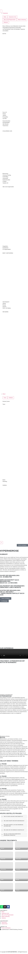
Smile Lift (13, 29)
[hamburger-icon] (1, 11)
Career (8, 401)
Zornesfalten (5, 30)
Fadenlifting (5, 176)
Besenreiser (5, 173)
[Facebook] (8, 906)
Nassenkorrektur (6, 121)
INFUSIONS (5, 311)
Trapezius (22, 29)
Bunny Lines (10, 26)
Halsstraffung (6, 27)
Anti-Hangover (6, 301)
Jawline (4, 115)
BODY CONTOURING (8, 253)
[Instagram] (5, 906)
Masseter (8, 29)
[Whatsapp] (1, 906)
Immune (4, 306)
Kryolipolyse (5, 247)
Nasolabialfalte (6, 122)
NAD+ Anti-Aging (7, 308)
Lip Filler (5, 118)
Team (4, 404)
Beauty (4, 304)
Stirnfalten (17, 29)
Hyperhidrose (12, 27)
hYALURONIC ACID (7, 131)
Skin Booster (6, 124)
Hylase (4, 113)
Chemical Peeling (7, 175)
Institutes (5, 485)
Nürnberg (5, 481)
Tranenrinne (5, 125)
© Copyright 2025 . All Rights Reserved (13, 951)
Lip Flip (4, 29)
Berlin (4, 479)
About (4, 394)
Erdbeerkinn (16, 26)
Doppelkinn (5, 246)
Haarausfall (5, 178)
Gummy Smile (22, 26)
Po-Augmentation (7, 249)
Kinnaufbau (5, 116)
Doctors (4, 401)
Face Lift (5, 112)
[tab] (5, 17)
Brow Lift (5, 26)
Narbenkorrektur (6, 179)
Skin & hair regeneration (8, 186)
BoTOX (4, 33)
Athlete (4, 303)
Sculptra (4, 181)
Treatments (5, 13)
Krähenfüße (18, 27)
